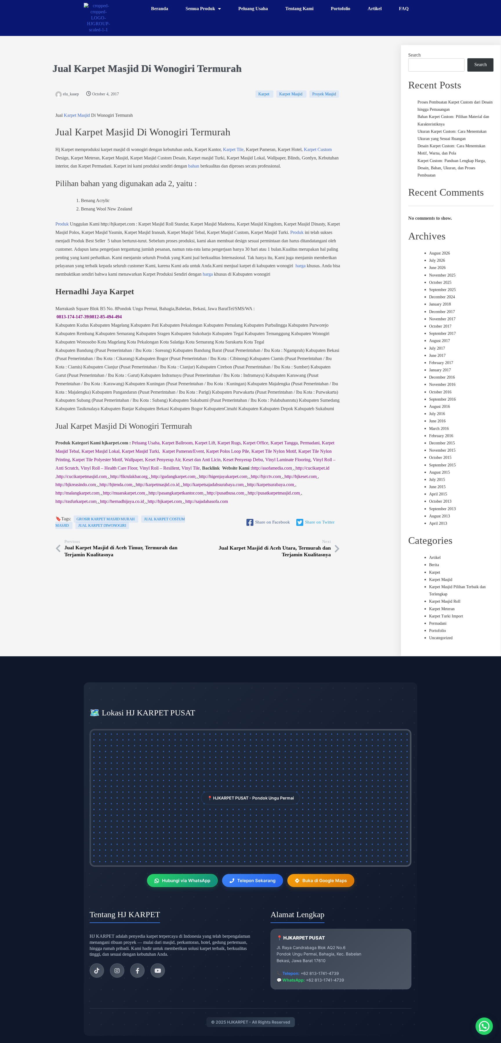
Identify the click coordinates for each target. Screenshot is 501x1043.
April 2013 (438, 523)
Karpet (264, 94)
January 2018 (440, 304)
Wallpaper (133, 459)
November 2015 (442, 450)
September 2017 (442, 333)
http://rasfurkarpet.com (76, 501)
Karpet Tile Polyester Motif (97, 459)
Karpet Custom (318, 149)
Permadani (310, 442)
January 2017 (440, 370)
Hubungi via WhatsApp (186, 880)
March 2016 (439, 428)
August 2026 (439, 253)
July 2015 (437, 479)
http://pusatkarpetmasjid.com (274, 492)
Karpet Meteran (442, 609)
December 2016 (442, 377)
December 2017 (442, 312)
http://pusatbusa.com (225, 492)
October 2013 (440, 501)
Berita (434, 565)
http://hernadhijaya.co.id (122, 501)
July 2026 (437, 260)
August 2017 (439, 341)
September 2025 (442, 290)
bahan (193, 165)
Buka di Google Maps (324, 880)
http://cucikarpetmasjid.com (82, 476)
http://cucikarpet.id (312, 468)
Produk (62, 223)
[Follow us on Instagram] (117, 970)
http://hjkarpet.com (165, 501)
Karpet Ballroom (177, 442)
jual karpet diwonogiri (102, 525)
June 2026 (437, 268)
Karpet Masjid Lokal (100, 451)
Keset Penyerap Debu (243, 459)
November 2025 (442, 275)
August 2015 (439, 472)
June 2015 (437, 487)
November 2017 (442, 319)
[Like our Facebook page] (137, 970)
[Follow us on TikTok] (97, 970)
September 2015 (442, 465)
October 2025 (440, 282)
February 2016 (441, 436)
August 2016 (439, 406)
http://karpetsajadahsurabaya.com (213, 484)
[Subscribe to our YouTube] (157, 970)
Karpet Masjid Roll (444, 601)
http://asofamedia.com (272, 468)
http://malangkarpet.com (77, 492)
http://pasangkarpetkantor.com (175, 492)
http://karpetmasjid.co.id (157, 484)
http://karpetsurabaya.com (270, 484)
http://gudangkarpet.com (173, 476)
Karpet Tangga (284, 442)
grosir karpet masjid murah (106, 519)
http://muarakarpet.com (124, 492)
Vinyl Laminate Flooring (288, 459)
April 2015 (438, 494)
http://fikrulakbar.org (129, 476)
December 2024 (442, 297)
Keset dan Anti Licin (202, 459)
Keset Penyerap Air (162, 459)
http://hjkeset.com (300, 476)
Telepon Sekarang (256, 880)
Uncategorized (441, 638)
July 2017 (437, 348)
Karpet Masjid (106, 68)
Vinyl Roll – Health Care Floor (109, 468)
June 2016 (437, 421)
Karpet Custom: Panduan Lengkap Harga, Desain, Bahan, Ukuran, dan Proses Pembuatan (452, 168)
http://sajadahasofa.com (206, 501)
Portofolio (437, 630)
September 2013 (442, 509)
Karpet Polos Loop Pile (227, 451)
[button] (484, 1026)
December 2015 (442, 443)
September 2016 (442, 399)
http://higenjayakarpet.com (223, 476)
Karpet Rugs (229, 442)
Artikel (435, 557)
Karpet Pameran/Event (183, 451)
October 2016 (440, 392)
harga (300, 265)
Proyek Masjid (324, 94)
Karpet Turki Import (446, 616)
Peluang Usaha (145, 442)
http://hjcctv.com (266, 476)
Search (414, 54)
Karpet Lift (205, 442)
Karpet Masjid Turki (140, 451)
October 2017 (440, 326)
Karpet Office (255, 442)
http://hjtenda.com (115, 484)
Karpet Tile (233, 149)
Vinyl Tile (190, 468)
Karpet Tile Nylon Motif (273, 451)
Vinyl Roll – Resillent (159, 468)
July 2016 (437, 414)
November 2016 (442, 384)
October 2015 (440, 457)
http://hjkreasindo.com (75, 484)
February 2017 (441, 363)
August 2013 (439, 516)
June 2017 (437, 355)
